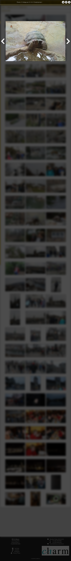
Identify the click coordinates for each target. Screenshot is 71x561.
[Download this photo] (63, 2)
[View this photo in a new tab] (66, 2)
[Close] (69, 2)
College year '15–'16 (27, 2)
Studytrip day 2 (38, 2)
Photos (19, 2)
